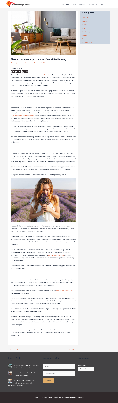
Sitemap (80, 397)
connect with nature (43, 75)
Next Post (73, 350)
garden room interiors (56, 255)
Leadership (93, 4)
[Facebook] (12, 71)
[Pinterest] (19, 71)
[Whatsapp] (23, 71)
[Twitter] (16, 71)
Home (84, 25)
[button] (109, 4)
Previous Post (14, 350)
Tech (102, 4)
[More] (26, 71)
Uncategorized (16, 63)
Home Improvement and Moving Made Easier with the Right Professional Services (22, 383)
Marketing (65, 4)
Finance (82, 4)
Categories (82, 365)
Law (74, 4)
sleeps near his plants (64, 290)
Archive (85, 18)
